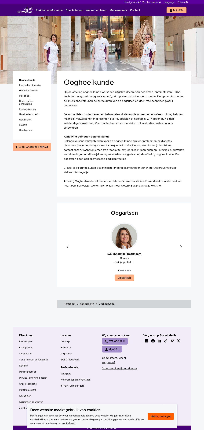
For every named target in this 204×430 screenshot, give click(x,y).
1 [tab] (118, 270)
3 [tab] (123, 270)
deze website (152, 185)
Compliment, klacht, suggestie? (114, 360)
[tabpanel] (124, 245)
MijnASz (114, 349)
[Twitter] (178, 341)
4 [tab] (125, 270)
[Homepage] (25, 10)
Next (181, 247)
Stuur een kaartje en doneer (119, 368)
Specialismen (87, 303)
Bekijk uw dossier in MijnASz (33, 146)
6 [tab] (130, 270)
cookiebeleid (69, 423)
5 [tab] (128, 270)
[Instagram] (153, 341)
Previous (67, 247)
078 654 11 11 (117, 341)
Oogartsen (124, 212)
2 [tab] (121, 270)
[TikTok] (166, 341)
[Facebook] (146, 341)
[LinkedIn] (159, 341)
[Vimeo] (172, 341)
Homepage (70, 303)
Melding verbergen (161, 416)
